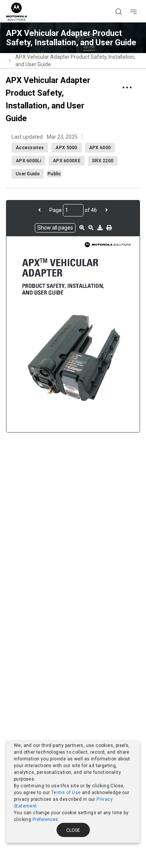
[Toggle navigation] (140, 0)
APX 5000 (66, 147)
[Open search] (128, 0)
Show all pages (55, 228)
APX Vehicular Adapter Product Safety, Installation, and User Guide (75, 60)
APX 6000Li (28, 160)
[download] (99, 228)
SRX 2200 (102, 160)
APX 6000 (100, 147)
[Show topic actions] (126, 87)
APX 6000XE (66, 160)
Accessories (30, 147)
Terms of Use (66, 792)
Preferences (45, 819)
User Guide (28, 173)
